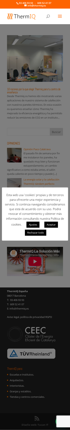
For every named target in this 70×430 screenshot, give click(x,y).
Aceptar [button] (51, 224)
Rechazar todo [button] (35, 232)
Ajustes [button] (33, 224)
